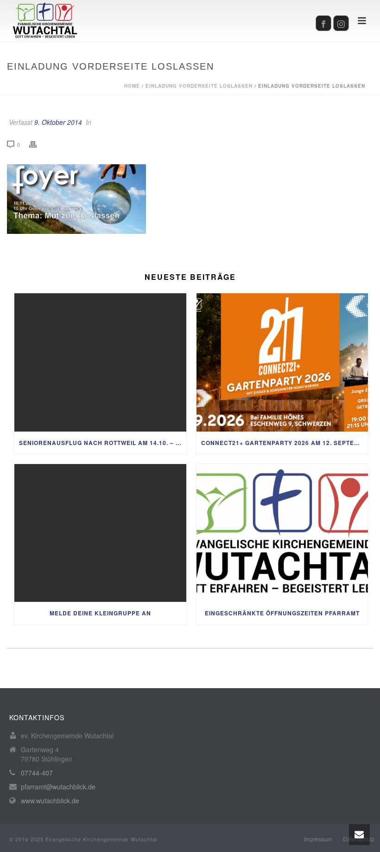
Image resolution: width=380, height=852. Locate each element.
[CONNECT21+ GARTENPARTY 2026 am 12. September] (282, 362)
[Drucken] (37, 144)
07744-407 (37, 772)
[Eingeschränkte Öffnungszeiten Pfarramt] (282, 533)
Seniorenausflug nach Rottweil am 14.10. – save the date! (102, 443)
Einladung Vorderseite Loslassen (199, 86)
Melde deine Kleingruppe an (100, 613)
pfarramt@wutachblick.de (58, 786)
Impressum (318, 839)
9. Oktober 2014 (58, 122)
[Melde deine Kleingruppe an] (100, 533)
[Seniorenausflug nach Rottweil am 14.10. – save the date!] (100, 362)
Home (132, 86)
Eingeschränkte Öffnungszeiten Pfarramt (282, 613)
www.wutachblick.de (50, 800)
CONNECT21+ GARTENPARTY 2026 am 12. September (284, 443)
